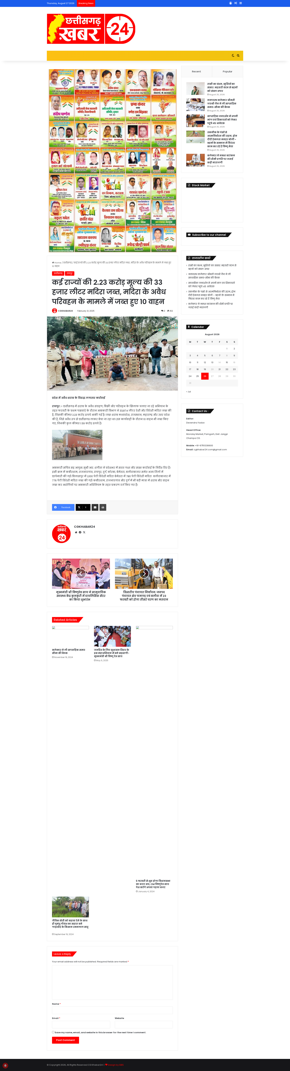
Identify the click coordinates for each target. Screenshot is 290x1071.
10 (190, 362)
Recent (196, 71)
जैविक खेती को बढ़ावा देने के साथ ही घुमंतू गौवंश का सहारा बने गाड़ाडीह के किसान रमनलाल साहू (70, 925)
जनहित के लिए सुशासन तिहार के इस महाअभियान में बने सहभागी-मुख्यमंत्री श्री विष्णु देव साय (111, 653)
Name (56, 1004)
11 (197, 362)
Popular (227, 71)
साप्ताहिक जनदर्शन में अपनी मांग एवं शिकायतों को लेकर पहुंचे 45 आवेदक (222, 120)
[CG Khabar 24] (91, 29)
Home (57, 262)
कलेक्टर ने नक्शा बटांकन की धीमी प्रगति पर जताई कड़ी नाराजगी (221, 159)
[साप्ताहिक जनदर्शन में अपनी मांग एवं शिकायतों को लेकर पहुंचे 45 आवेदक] (195, 121)
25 (197, 376)
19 (205, 369)
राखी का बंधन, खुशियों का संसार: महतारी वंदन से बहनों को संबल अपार (222, 87)
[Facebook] (80, 532)
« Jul (188, 391)
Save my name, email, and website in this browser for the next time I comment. (100, 1032)
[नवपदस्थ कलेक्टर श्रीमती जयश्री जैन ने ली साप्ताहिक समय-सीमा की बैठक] (195, 104)
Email (56, 1018)
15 (227, 362)
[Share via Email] (95, 507)
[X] (84, 532)
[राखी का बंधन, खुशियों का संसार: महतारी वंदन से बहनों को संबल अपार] (195, 88)
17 (190, 369)
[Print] (103, 507)
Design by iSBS (116, 1064)
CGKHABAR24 (65, 310)
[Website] (76, 532)
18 (198, 369)
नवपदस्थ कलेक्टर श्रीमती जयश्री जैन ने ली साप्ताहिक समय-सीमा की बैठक (221, 103)
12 (205, 362)
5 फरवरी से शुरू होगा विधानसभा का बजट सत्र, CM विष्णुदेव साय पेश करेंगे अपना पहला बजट (153, 884)
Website (119, 1018)
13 (212, 362)
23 (234, 369)
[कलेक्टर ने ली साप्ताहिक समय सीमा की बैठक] (70, 636)
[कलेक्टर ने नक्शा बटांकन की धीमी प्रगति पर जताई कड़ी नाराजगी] (195, 160)
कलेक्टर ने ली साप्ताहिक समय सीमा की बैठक (68, 651)
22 (227, 369)
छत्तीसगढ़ (67, 262)
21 (220, 369)
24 (190, 376)
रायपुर (69, 273)
